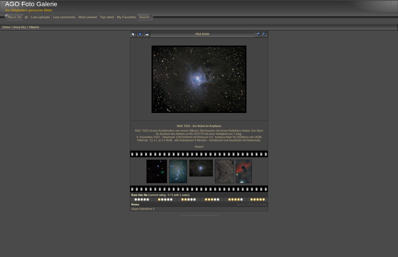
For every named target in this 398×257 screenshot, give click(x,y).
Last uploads (40, 17)
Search (144, 17)
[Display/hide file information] (140, 34)
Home (6, 27)
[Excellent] (235, 200)
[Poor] (165, 200)
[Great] (257, 200)
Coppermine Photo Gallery (205, 215)
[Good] (212, 200)
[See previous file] (258, 34)
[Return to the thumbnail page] (133, 34)
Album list (14, 17)
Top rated (107, 17)
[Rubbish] (141, 200)
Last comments (64, 17)
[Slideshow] (146, 34)
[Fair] (188, 200)
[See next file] (264, 34)
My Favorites (126, 17)
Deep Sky (19, 27)
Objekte (34, 27)
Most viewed (88, 17)
